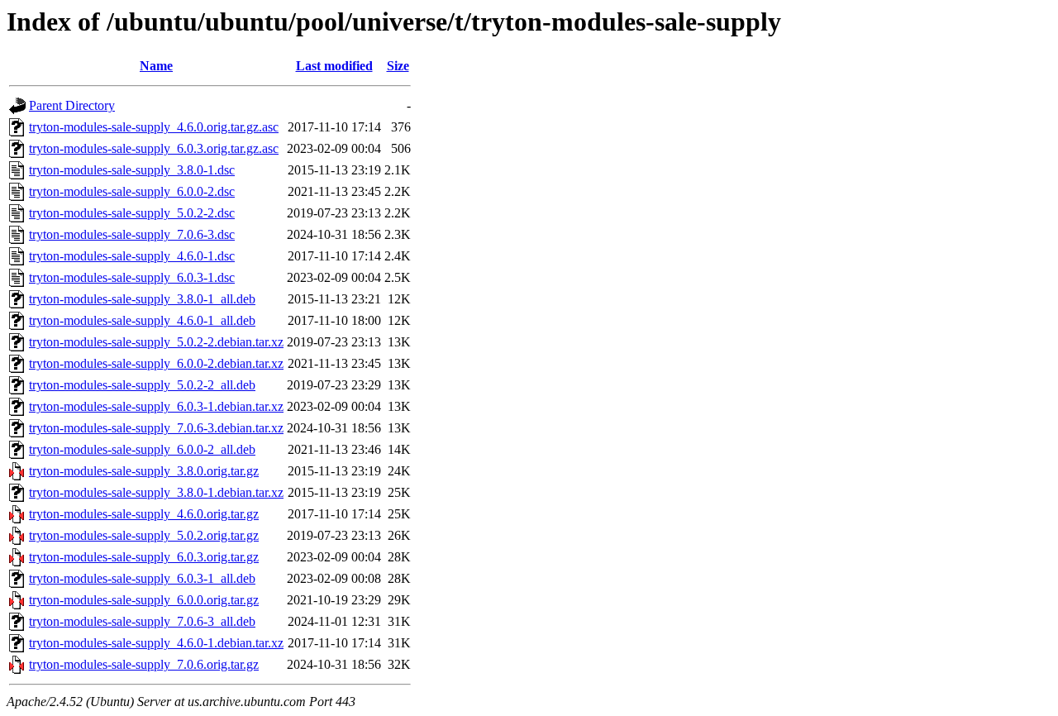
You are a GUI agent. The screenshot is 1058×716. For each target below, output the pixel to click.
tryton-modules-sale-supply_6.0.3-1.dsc (132, 277)
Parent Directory (72, 105)
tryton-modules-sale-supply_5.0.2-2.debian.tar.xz (156, 342)
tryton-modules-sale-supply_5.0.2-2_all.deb (142, 385)
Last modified (334, 66)
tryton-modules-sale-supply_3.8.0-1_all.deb (142, 299)
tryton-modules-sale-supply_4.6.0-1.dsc (132, 256)
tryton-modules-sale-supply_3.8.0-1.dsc (132, 170)
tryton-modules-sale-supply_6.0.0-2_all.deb (142, 449)
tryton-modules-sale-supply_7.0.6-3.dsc (132, 234)
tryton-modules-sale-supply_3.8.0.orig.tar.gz (144, 471)
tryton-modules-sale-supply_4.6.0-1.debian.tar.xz (156, 643)
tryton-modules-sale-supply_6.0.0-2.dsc (132, 191)
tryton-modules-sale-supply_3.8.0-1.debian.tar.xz (156, 492)
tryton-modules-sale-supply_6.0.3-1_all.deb (142, 578)
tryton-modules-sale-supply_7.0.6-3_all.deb (142, 621)
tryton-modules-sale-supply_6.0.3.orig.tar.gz (144, 557)
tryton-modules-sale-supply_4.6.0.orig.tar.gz (144, 514)
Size (398, 66)
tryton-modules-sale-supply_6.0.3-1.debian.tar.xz (156, 406)
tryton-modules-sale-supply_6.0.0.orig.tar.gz (144, 600)
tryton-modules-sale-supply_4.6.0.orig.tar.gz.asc (154, 127)
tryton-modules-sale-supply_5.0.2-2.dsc (132, 213)
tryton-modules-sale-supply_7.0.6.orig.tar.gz (144, 664)
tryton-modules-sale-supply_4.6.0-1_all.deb (142, 320)
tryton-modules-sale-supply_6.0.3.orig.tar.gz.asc (154, 148)
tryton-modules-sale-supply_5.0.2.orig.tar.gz (144, 535)
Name (156, 66)
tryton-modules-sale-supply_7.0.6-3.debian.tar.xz (156, 428)
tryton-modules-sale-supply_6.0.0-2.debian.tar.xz (156, 363)
